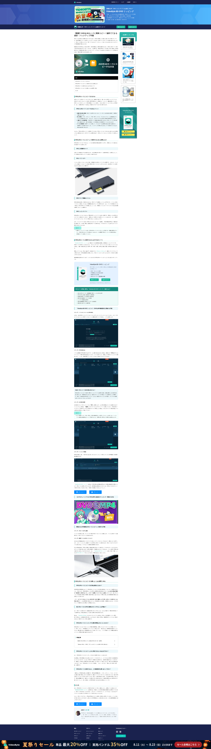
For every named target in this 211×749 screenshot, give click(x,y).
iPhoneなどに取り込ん (100, 251)
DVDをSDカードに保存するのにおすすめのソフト (85, 85)
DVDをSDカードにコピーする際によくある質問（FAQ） (86, 88)
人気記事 (128, 2)
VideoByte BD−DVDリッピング (99, 264)
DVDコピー (76, 735)
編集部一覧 (100, 733)
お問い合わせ (88, 735)
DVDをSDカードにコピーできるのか (82, 81)
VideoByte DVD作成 (82, 615)
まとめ (76, 90)
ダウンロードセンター (90, 731)
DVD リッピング (77, 733)
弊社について (100, 731)
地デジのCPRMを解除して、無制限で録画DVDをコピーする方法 (128, 100)
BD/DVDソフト (114, 2)
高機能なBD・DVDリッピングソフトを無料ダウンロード (91, 27)
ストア (122, 2)
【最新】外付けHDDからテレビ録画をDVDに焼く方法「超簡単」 (90, 640)
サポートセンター (89, 733)
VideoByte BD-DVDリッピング (81, 243)
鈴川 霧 (87, 710)
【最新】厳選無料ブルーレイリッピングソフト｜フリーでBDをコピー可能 (128, 81)
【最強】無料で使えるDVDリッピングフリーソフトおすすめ (128, 48)
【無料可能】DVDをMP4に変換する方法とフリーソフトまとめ (128, 62)
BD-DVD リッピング (77, 731)
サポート (135, 2)
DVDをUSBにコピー (81, 552)
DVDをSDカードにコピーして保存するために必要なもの (86, 83)
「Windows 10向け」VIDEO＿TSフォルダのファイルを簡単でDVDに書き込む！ (92, 644)
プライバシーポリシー (102, 735)
